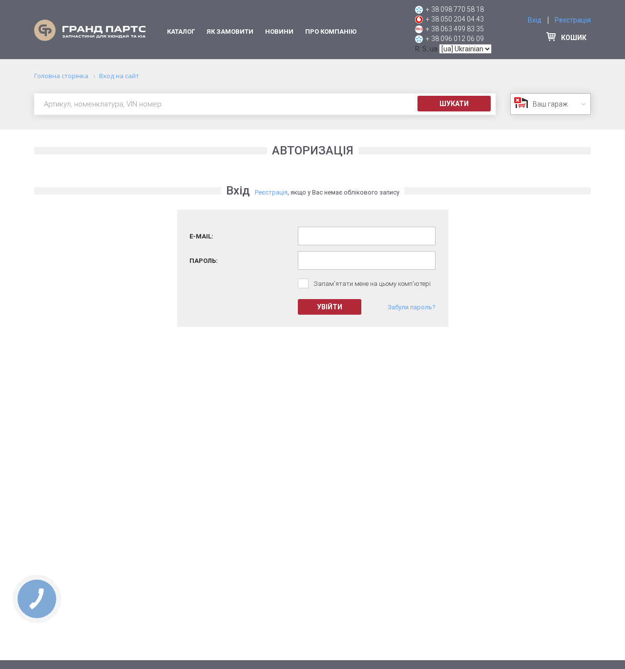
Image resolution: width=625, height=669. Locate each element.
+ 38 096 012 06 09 (455, 39)
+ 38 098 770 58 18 (455, 9)
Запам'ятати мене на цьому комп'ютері (372, 283)
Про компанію (330, 31)
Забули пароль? (412, 307)
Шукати (454, 104)
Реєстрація (573, 20)
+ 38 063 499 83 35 (455, 29)
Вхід (535, 20)
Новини (279, 31)
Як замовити (230, 31)
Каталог (181, 31)
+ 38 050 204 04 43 (455, 19)
